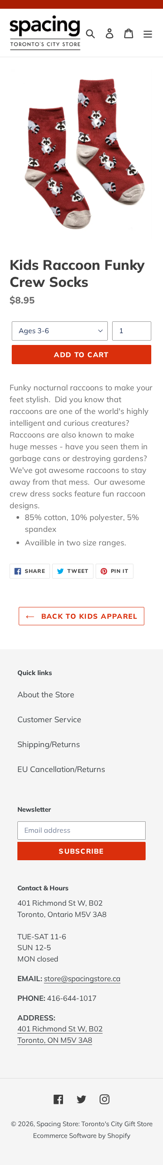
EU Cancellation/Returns (61, 769)
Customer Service (49, 719)
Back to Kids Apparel (88, 616)
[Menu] (147, 32)
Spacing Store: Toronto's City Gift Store (95, 1124)
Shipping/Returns (48, 744)
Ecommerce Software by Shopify (81, 1135)
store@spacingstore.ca (82, 978)
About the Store (45, 694)
